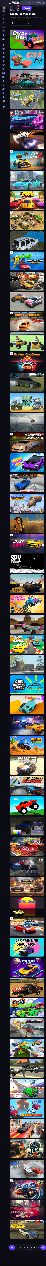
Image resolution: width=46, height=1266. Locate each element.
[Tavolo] (3, 97)
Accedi (27, 8)
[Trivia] (3, 101)
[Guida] (3, 65)
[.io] (3, 69)
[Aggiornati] (3, 27)
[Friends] (4, 8)
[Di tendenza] (3, 23)
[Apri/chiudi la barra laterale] (4, 3)
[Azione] (3, 53)
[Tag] (3, 107)
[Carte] (3, 57)
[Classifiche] (3, 39)
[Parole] (3, 73)
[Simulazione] (3, 81)
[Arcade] (3, 45)
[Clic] (3, 61)
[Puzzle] (3, 77)
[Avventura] (3, 49)
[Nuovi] (3, 19)
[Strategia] (3, 93)
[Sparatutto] (3, 85)
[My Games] (10, 8)
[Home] (3, 11)
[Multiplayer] (3, 35)
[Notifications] (17, 8)
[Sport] (3, 89)
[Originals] (3, 31)
